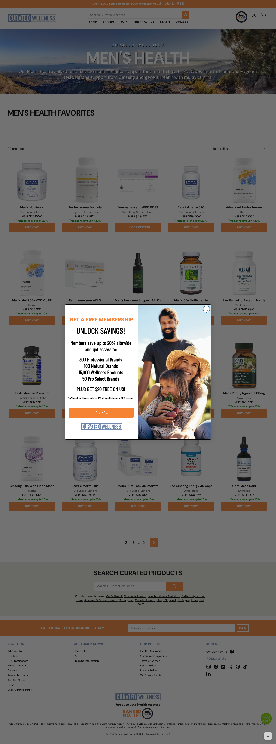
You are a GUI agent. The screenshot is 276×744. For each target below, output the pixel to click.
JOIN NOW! (101, 412)
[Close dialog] (206, 309)
